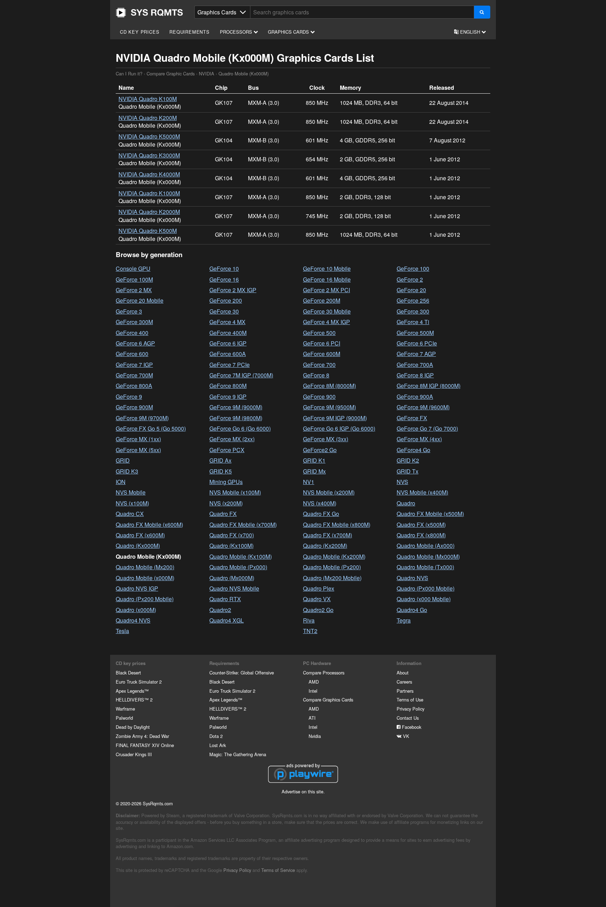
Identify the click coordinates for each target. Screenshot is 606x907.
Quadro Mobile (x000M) (145, 578)
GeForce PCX (226, 450)
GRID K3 (127, 471)
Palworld (124, 717)
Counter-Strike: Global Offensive (241, 672)
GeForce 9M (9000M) (235, 407)
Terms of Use (410, 699)
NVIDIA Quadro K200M (148, 118)
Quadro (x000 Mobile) (424, 599)
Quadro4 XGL (226, 620)
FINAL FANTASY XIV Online (145, 745)
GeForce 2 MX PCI (326, 290)
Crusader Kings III (134, 754)
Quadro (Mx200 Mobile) (332, 578)
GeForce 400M (228, 333)
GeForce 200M (321, 300)
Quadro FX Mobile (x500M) (430, 514)
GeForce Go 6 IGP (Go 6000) (339, 428)
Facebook (410, 727)
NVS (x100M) (132, 503)
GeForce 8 (316, 375)
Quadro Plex (318, 588)
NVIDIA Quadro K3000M (149, 155)
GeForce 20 (411, 290)
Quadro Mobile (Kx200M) (334, 556)
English (470, 31)
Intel (313, 690)
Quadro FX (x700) (231, 535)
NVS (402, 482)
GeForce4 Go (413, 450)
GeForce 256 (413, 300)
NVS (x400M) (319, 503)
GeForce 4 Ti (413, 322)
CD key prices (139, 31)
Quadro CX (130, 514)
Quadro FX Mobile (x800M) (336, 524)
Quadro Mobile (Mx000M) (428, 556)
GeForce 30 (224, 311)
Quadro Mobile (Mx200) (145, 567)
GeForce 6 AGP (135, 343)
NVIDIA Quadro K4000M (149, 174)
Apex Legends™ (132, 690)
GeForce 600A (227, 354)
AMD (314, 681)
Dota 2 (216, 736)
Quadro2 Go (318, 610)
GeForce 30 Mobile (327, 311)
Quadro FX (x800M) (421, 535)
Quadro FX (223, 514)
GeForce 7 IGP (134, 365)
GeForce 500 (319, 333)
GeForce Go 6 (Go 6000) (240, 428)
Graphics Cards (289, 31)
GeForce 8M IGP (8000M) (428, 386)
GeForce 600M (321, 354)
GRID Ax (220, 460)
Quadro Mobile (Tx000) (425, 567)
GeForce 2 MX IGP (232, 290)
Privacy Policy (410, 708)
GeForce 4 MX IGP (326, 322)
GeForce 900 (319, 396)
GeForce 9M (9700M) (142, 418)
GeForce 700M (134, 375)
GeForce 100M (134, 279)
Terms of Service (278, 870)
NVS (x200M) (226, 503)
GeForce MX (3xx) (325, 439)
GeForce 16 (224, 279)
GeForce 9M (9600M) (423, 407)
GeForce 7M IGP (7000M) (241, 375)
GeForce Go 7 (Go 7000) (427, 428)
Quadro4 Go (412, 610)
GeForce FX (412, 418)
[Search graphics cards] (482, 12)
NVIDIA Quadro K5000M (149, 136)
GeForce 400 (132, 333)
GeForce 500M (415, 333)
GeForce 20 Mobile (139, 300)
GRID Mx (314, 471)
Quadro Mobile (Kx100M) (240, 556)
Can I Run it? (149, 12)
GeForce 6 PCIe (417, 343)
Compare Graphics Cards (328, 699)
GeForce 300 (413, 311)
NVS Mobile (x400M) (422, 492)
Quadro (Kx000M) (138, 546)
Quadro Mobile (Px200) (332, 567)
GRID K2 (408, 460)
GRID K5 (220, 471)
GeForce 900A (415, 396)
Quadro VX (317, 599)
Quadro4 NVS (133, 620)
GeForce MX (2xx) (232, 439)
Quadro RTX (225, 599)
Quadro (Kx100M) (231, 546)
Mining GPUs (226, 482)
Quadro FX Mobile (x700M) (243, 524)
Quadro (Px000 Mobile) (425, 588)
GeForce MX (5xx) (138, 450)
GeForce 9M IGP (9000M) (335, 418)
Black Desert (128, 672)
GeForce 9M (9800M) (235, 418)
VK (405, 736)
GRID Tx (407, 471)
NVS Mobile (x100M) (235, 492)
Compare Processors (323, 672)
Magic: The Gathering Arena (237, 754)
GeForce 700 (319, 365)
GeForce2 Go (320, 450)
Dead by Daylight (133, 727)
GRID (123, 460)
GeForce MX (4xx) (419, 439)
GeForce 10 (224, 268)
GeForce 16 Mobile (327, 279)
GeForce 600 (132, 354)
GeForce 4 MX (227, 322)
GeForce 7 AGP (416, 354)
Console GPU (133, 268)
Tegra (404, 620)
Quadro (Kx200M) (325, 546)
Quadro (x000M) (136, 610)
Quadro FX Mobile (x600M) (149, 524)
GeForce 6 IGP (228, 343)
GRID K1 (314, 460)
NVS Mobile (131, 492)
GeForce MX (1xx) (138, 439)
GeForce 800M (228, 386)
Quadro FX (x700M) (327, 535)
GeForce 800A (134, 386)
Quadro (406, 503)
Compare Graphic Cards (171, 73)
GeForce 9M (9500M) (329, 407)
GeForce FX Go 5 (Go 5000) (151, 428)
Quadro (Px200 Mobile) (145, 599)
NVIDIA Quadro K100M (148, 99)
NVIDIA (206, 73)
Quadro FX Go (321, 514)
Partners (405, 690)
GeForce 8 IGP (415, 375)
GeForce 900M (134, 407)
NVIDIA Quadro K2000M (149, 212)
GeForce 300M (134, 322)
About (403, 672)
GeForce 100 (413, 268)
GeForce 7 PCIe (229, 365)
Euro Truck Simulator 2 (139, 681)
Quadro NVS (412, 578)
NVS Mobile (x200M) (329, 492)
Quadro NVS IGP (137, 588)
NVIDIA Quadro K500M (148, 231)
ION (121, 482)
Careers (404, 681)
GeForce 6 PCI (321, 343)
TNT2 (310, 631)
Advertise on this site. (303, 791)
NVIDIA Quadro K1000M (149, 193)
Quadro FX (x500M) (421, 524)
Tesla (122, 631)
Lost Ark (217, 745)
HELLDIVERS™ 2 (134, 699)
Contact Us (408, 717)
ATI (312, 717)
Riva (309, 620)
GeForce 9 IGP (228, 396)
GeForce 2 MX (134, 290)
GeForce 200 (225, 300)
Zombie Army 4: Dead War (142, 736)
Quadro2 (220, 610)
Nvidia (315, 736)
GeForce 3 (129, 311)
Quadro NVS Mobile (234, 588)
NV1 (308, 482)
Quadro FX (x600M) (140, 535)
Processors (237, 31)
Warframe (125, 708)
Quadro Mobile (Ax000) (425, 546)
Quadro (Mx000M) (231, 578)
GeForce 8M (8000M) (329, 386)
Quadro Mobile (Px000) (238, 567)
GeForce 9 (129, 396)
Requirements (189, 31)
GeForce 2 (410, 279)
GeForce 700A (415, 365)
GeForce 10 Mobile (327, 268)
